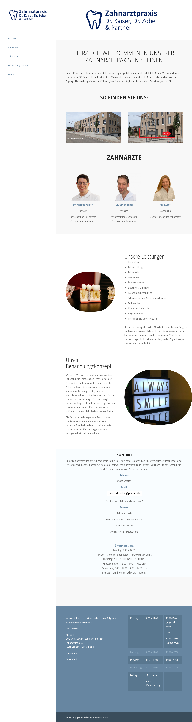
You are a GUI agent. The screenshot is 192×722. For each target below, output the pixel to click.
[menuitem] (28, 38)
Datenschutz (72, 659)
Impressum (71, 653)
